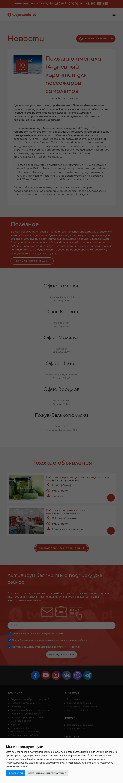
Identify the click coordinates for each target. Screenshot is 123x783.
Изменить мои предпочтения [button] (47, 773)
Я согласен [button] (15, 773)
